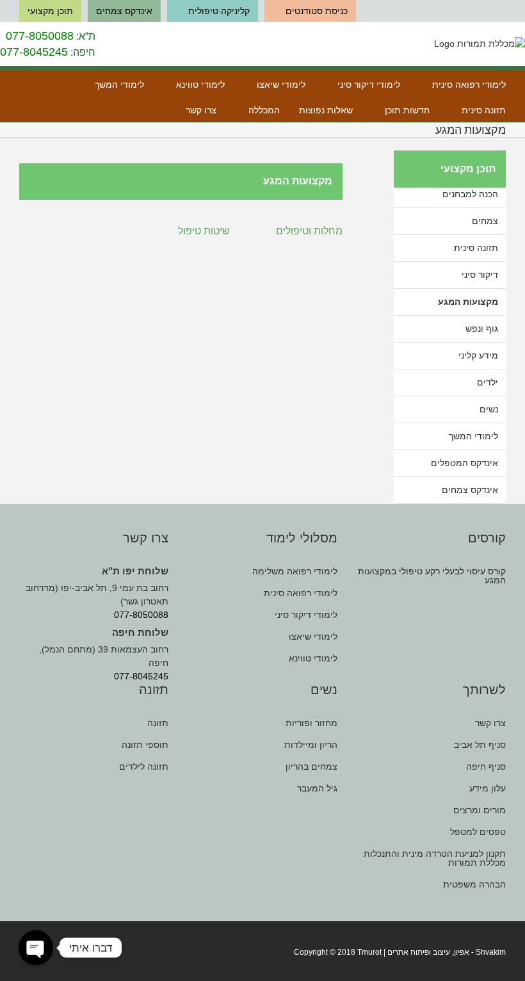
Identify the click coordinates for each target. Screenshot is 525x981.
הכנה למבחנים (470, 194)
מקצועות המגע (468, 301)
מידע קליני (478, 355)
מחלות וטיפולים (309, 230)
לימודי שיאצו (313, 636)
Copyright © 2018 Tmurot (338, 952)
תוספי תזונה (145, 745)
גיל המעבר (317, 788)
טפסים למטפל (478, 832)
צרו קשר (490, 723)
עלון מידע (487, 788)
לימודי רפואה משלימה (294, 571)
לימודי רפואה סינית (300, 593)
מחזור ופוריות (311, 723)
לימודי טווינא (313, 658)
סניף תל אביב (480, 745)
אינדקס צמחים (470, 490)
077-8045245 (34, 51)
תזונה (157, 723)
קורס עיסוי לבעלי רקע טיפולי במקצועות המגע (432, 576)
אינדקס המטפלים (464, 463)
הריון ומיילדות (310, 745)
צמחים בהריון (311, 766)
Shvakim (491, 952)
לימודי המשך (473, 436)
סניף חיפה (486, 766)
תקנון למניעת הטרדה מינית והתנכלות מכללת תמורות (435, 858)
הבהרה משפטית (474, 884)
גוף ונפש (481, 328)
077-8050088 (40, 35)
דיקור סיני (480, 275)
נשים (489, 409)
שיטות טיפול (204, 230)
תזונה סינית (476, 248)
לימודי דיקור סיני (306, 615)
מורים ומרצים (479, 810)
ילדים (487, 382)
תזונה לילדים (143, 766)
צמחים (485, 221)
